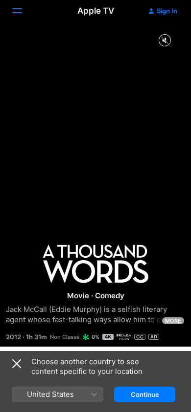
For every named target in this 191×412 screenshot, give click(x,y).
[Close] (16, 363)
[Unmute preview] (164, 40)
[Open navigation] (23, 10)
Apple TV (95, 11)
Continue (145, 394)
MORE (173, 320)
